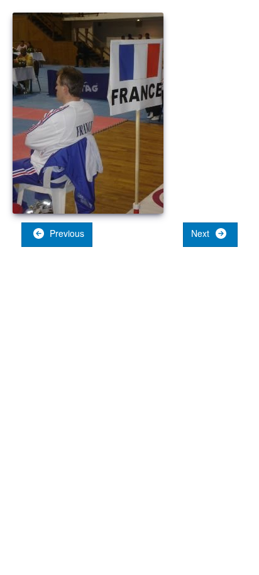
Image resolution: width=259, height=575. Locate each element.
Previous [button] (65, 233)
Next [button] (201, 233)
